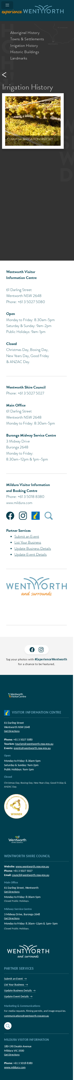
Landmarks (18, 58)
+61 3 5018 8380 (22, 1063)
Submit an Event (26, 536)
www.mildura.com (19, 502)
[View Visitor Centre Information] (7, 713)
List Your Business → (16, 984)
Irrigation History (24, 45)
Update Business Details (32, 548)
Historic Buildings (24, 51)
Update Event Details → (18, 996)
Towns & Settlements (27, 38)
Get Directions (12, 731)
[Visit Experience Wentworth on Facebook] (32, 649)
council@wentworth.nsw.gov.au (30, 875)
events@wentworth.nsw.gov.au (32, 748)
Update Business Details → (20, 990)
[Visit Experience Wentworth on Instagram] (41, 649)
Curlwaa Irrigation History (30, 139)
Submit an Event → (15, 978)
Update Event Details (30, 554)
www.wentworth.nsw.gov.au (32, 866)
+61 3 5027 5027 (22, 871)
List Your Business (27, 542)
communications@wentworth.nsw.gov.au (26, 1016)
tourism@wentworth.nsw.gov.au (34, 744)
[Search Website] (8, 1026)
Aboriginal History (24, 32)
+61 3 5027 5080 (22, 739)
